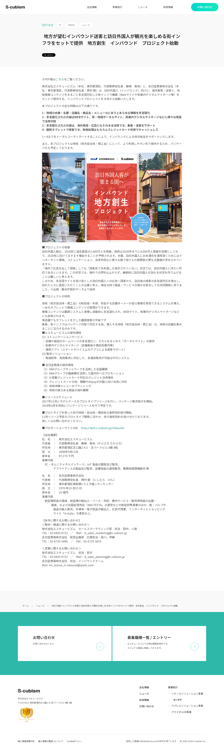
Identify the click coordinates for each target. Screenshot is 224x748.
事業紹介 (117, 7)
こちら (60, 79)
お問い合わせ (146, 706)
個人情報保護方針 (26, 741)
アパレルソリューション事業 (187, 705)
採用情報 (168, 7)
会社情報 (92, 7)
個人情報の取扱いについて (50, 741)
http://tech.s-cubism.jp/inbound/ (102, 428)
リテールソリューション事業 (187, 693)
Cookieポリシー (74, 741)
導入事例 (177, 699)
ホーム (25, 605)
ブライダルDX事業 (181, 712)
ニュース (143, 7)
